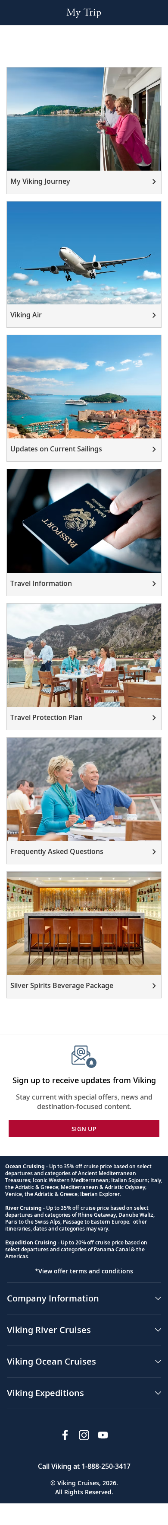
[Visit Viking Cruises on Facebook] (65, 1435)
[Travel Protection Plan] (84, 667)
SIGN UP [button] (84, 1129)
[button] (84, 1298)
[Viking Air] (84, 264)
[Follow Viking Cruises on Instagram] (84, 1435)
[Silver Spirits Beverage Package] (84, 935)
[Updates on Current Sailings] (84, 398)
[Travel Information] (84, 532)
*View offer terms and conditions (84, 1271)
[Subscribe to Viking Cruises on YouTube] (103, 1435)
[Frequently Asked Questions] (84, 801)
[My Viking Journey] (84, 130)
